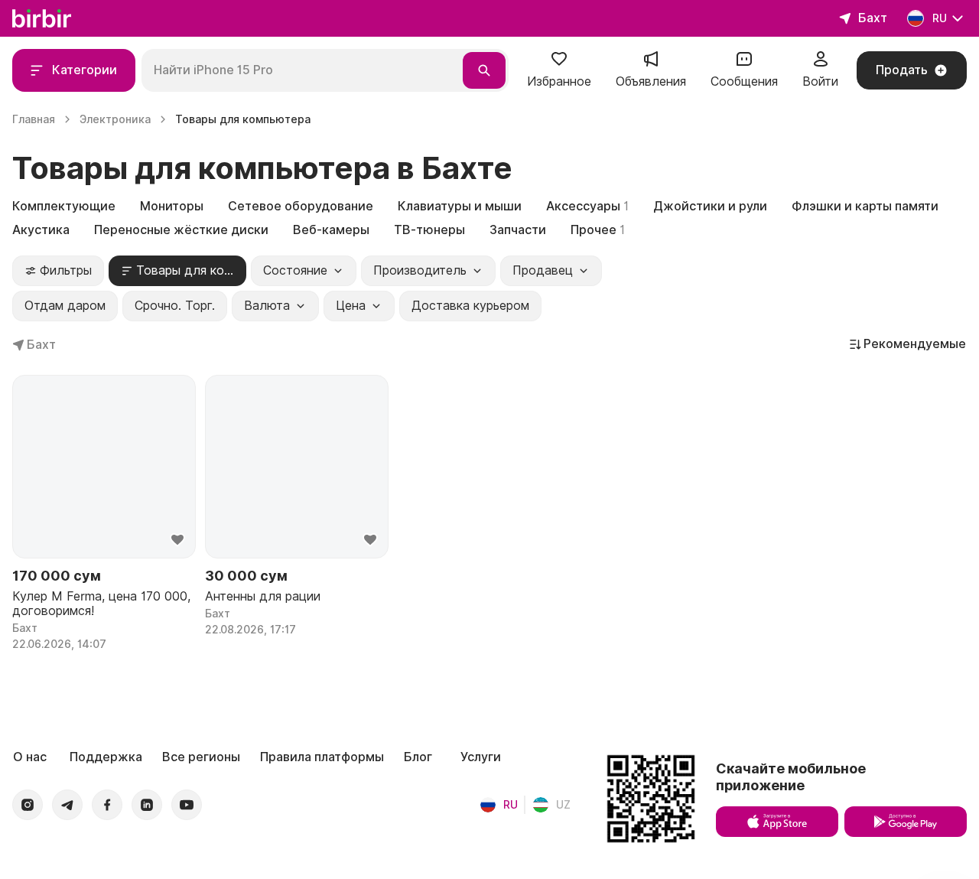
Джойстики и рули (710, 206)
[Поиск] (484, 70)
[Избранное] (559, 64)
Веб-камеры (331, 230)
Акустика (41, 230)
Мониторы (171, 206)
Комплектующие (63, 206)
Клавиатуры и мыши (460, 206)
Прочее (598, 230)
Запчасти (518, 230)
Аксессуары (587, 206)
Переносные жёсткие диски (181, 230)
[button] (559, 70)
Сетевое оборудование (300, 206)
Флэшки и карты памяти (865, 206)
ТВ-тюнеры (429, 230)
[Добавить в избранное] (177, 540)
